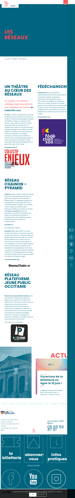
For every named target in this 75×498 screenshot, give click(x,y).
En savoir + (41, 494)
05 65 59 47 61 (55, 428)
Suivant (64, 372)
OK (32, 494)
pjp (14, 322)
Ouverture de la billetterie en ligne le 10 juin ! (51, 380)
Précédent (38, 372)
